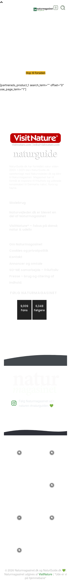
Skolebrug (17, 202)
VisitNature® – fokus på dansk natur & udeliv (33, 227)
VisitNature (45, 574)
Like (24, 301)
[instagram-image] (19, 451)
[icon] (14, 404)
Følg (39, 301)
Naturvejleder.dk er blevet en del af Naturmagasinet (32, 214)
